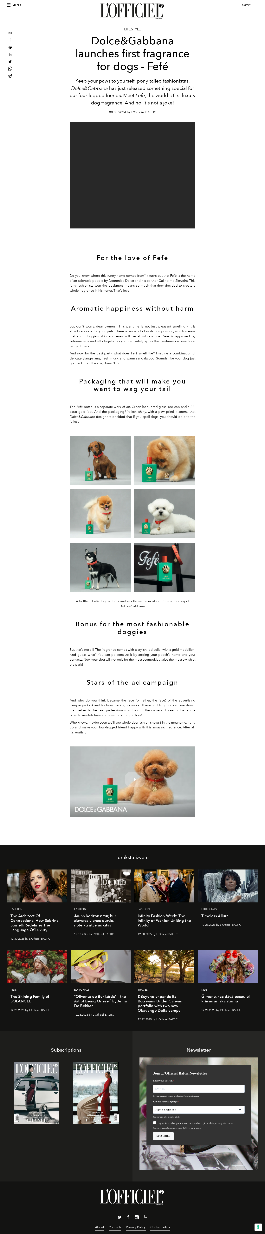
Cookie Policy (160, 1227)
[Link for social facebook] (128, 1218)
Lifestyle (132, 29)
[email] (10, 33)
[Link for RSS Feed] (145, 1217)
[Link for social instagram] (137, 1218)
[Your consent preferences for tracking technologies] (258, 1227)
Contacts (115, 1227)
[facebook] (10, 40)
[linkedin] (10, 55)
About (99, 1227)
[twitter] (10, 62)
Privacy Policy (135, 1227)
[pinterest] (10, 47)
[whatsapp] (10, 69)
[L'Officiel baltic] (132, 11)
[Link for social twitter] (120, 1218)
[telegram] (10, 76)
